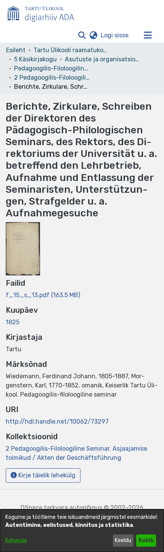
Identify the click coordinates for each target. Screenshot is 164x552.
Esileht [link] (16, 50)
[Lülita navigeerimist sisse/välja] (147, 35)
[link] (43, 295)
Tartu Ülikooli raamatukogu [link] (72, 50)
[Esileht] (44, 12)
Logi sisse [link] (115, 35)
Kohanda (16, 540)
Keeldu (123, 540)
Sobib (146, 540)
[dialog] (82, 530)
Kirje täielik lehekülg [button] (46, 475)
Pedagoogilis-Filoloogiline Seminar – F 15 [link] (52, 68)
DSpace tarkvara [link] (44, 507)
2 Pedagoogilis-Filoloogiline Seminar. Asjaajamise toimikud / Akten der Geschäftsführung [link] (52, 77)
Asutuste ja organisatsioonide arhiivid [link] (103, 59)
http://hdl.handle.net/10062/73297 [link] (57, 421)
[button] (82, 35)
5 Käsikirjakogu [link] (35, 59)
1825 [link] (12, 322)
